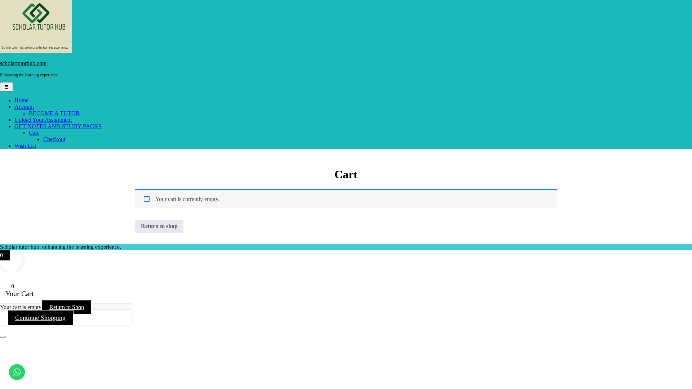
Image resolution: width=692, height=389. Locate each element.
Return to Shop (66, 307)
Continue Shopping (40, 317)
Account (24, 107)
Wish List (25, 146)
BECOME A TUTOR (54, 113)
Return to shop (159, 226)
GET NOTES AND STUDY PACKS (58, 126)
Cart (34, 133)
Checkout (54, 139)
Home (21, 100)
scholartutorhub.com (23, 63)
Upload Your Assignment (43, 120)
